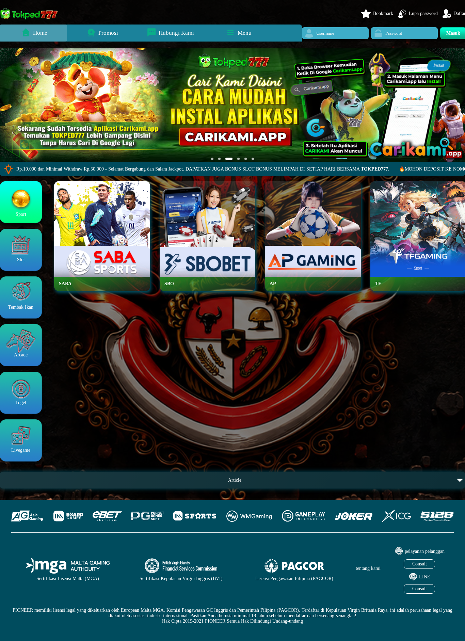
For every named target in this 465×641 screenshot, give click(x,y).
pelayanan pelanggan (425, 551)
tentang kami (368, 568)
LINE (424, 576)
